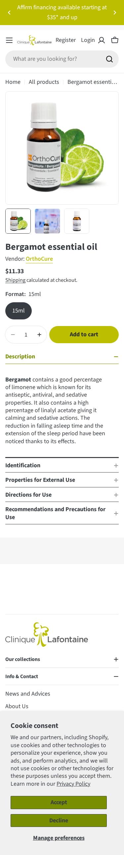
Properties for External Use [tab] (40, 480)
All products (44, 82)
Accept (59, 802)
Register (66, 40)
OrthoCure (39, 259)
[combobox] (62, 59)
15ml (18, 311)
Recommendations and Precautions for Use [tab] (55, 513)
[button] (9, 12)
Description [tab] (20, 356)
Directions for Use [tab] (28, 495)
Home (13, 82)
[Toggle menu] (9, 40)
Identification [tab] (22, 465)
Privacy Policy (73, 784)
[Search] (109, 59)
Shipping (15, 280)
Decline (58, 820)
